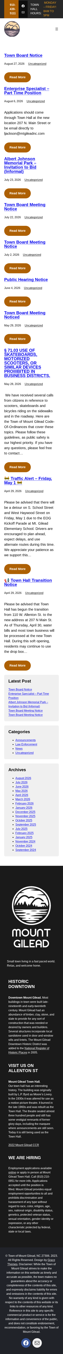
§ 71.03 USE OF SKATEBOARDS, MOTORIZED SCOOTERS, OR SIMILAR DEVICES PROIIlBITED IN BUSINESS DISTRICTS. (27, 363)
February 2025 (24, 832)
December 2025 (25, 811)
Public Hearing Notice (26, 280)
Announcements (25, 740)
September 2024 (25, 849)
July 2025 (21, 828)
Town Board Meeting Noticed (25, 315)
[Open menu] (57, 29)
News (19, 748)
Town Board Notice (23, 55)
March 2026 (22, 799)
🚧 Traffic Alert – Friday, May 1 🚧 (28, 480)
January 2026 (23, 807)
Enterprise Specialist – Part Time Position (26, 91)
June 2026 (22, 786)
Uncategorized (37, 63)
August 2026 (23, 778)
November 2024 (25, 841)
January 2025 (23, 837)
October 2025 (23, 820)
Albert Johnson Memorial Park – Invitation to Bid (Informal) (20, 165)
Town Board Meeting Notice (25, 207)
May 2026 (21, 790)
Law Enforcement (26, 744)
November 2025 (25, 816)
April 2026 (21, 795)
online (12, 1172)
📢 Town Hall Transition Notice (28, 582)
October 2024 (23, 845)
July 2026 (21, 782)
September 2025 (25, 824)
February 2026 (24, 803)
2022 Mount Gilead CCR (23, 1144)
